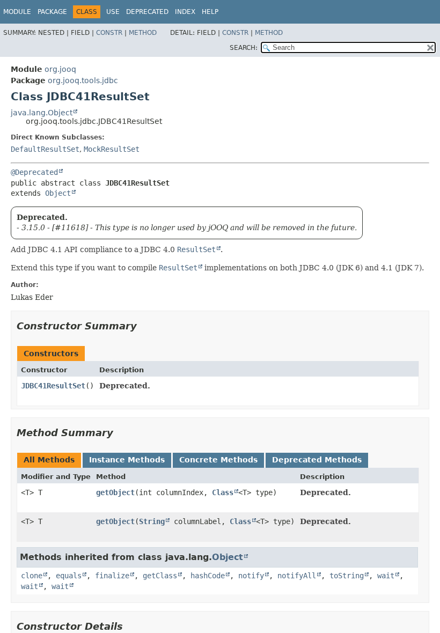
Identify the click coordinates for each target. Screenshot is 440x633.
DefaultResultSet (45, 149)
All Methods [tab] (49, 459)
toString (346, 575)
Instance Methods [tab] (127, 459)
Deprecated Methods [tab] (317, 459)
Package (52, 12)
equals (69, 575)
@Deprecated (34, 172)
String (152, 521)
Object (58, 193)
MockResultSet (112, 149)
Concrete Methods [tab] (218, 459)
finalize (112, 575)
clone (31, 575)
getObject (115, 492)
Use (113, 12)
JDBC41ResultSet (53, 385)
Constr (109, 32)
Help (210, 12)
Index (185, 12)
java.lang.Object (41, 112)
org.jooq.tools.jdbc (83, 80)
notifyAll (296, 575)
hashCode (207, 575)
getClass (160, 575)
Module (17, 12)
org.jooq (60, 69)
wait (385, 575)
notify (251, 575)
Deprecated (147, 12)
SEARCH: (244, 47)
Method (143, 32)
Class (222, 492)
